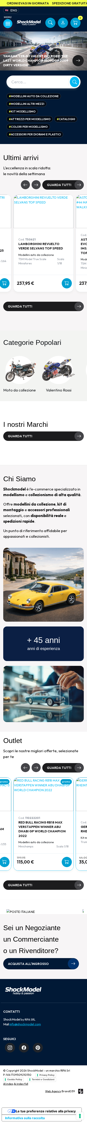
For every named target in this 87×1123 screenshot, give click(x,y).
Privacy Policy (46, 1075)
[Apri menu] (7, 23)
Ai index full (21, 1084)
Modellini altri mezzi (26, 104)
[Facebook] (24, 1047)
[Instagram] (10, 1047)
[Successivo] (36, 185)
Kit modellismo (22, 111)
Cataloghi (66, 119)
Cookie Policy (14, 1079)
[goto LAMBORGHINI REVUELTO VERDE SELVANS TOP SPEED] (43, 211)
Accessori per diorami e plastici (35, 134)
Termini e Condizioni (43, 1079)
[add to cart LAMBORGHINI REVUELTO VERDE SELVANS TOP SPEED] (67, 283)
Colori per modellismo (28, 127)
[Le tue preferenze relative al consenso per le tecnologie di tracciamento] (80, 1116)
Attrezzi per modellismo (30, 119)
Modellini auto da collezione (34, 96)
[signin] (63, 23)
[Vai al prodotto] (78, 60)
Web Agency (53, 1091)
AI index (8, 1084)
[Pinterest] (38, 1047)
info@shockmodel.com (25, 1024)
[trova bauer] (22, 453)
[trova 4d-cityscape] (64, 453)
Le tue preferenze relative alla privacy (46, 1111)
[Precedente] (25, 185)
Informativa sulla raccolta (25, 1118)
